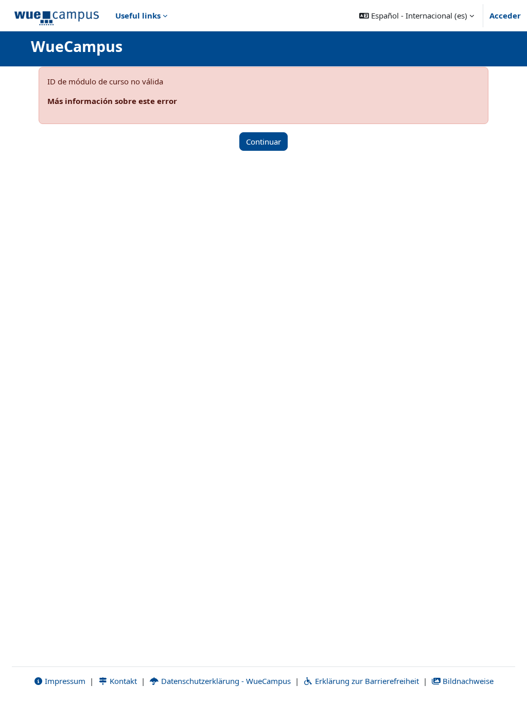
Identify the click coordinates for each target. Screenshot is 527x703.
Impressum (64, 681)
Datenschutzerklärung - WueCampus (225, 681)
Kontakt (122, 681)
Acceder (505, 15)
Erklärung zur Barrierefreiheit (366, 681)
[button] (417, 15)
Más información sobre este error (112, 101)
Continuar (263, 141)
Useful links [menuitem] (138, 15)
